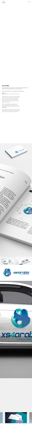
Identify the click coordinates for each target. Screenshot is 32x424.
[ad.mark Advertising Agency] (4, 2)
